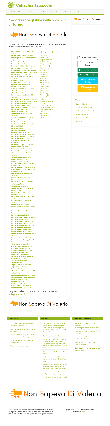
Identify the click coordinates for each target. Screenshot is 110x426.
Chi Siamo (73, 12)
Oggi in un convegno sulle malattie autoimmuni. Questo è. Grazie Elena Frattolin (54, 359)
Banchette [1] (44, 58)
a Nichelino (17, 126)
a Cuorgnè (24, 99)
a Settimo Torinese (23, 275)
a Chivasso (20, 85)
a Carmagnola (21, 74)
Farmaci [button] (33, 12)
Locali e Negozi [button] (43, 12)
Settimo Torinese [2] (46, 109)
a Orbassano (23, 136)
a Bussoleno (23, 66)
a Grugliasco (23, 107)
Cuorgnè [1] (43, 76)
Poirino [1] (43, 99)
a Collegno (19, 91)
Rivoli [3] (42, 103)
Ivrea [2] (42, 84)
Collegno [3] (43, 74)
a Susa (21, 178)
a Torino (16, 180)
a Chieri (17, 80)
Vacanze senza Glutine (83, 118)
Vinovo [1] (43, 118)
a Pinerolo (22, 145)
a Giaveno (20, 105)
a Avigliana (22, 56)
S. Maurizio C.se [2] (46, 105)
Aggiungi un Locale (88, 75)
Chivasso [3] (43, 72)
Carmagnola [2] (45, 66)
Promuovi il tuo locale (88, 63)
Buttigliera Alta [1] (45, 64)
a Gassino (24, 101)
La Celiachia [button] (12, 12)
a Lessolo (22, 118)
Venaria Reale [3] (45, 116)
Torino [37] (43, 113)
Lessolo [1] (43, 89)
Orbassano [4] (44, 95)
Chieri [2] (42, 70)
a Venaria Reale (21, 265)
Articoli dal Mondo (82, 114)
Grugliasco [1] (44, 82)
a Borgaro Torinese (20, 64)
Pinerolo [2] (43, 97)
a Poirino (21, 149)
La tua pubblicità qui (88, 57)
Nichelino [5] (44, 93)
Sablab (83, 412)
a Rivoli (21, 157)
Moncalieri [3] (44, 91)
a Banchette (23, 62)
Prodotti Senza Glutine (89, 88)
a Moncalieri (21, 120)
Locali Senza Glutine (88, 70)
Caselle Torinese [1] (46, 68)
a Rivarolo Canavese (24, 151)
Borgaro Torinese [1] (46, 60)
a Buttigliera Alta (21, 68)
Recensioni (79, 121)
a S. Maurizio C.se (23, 167)
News (67, 12)
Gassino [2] (43, 78)
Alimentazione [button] (23, 12)
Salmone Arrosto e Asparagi (19, 346)
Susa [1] (42, 111)
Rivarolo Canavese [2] (47, 101)
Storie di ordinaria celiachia (85, 107)
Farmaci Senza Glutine (89, 80)
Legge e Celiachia (81, 104)
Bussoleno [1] (44, 62)
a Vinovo (22, 269)
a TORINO (22, 182)
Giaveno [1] (43, 80)
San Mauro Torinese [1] (47, 107)
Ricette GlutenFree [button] (57, 12)
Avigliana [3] (44, 55)
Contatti (80, 12)
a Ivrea (20, 109)
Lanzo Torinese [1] (45, 87)
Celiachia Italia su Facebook (85, 111)
